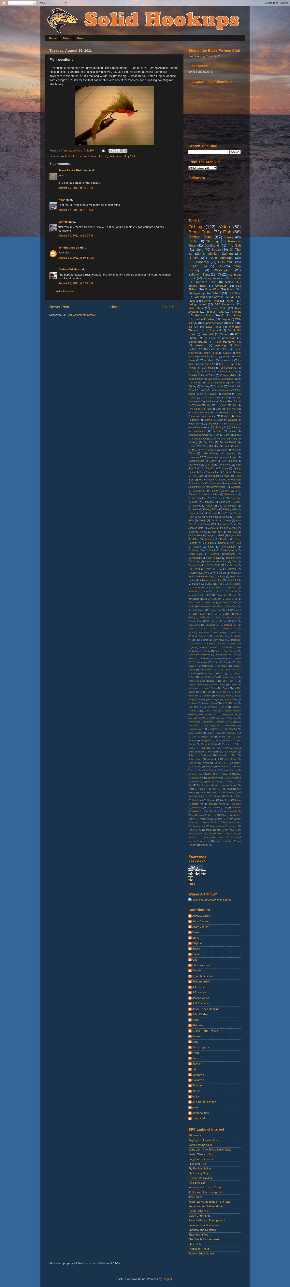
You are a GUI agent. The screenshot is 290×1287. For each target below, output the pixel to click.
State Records (213, 557)
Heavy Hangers (229, 677)
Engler (191, 647)
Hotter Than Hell (229, 681)
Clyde (209, 505)
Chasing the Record (217, 621)
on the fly (236, 427)
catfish (191, 830)
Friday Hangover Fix (227, 341)
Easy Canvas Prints (200, 1159)
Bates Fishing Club (200, 1144)
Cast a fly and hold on (200, 371)
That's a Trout (195, 789)
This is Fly (194, 1244)
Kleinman (198, 1025)
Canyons (217, 296)
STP (226, 763)
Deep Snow (203, 632)
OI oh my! (210, 464)
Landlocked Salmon (218, 253)
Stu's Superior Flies (210, 472)
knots (201, 833)
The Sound (197, 800)
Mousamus (227, 379)
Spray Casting (234, 778)
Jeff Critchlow (200, 1003)
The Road (194, 569)
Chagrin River (195, 621)
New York (219, 308)
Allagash (236, 487)
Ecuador (222, 643)
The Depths (231, 565)
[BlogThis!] (114, 151)
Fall (239, 647)
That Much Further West (203, 1239)
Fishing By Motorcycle (199, 654)
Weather (232, 420)
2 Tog (219, 584)
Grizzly (202, 520)
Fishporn (192, 658)
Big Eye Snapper (212, 599)
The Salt (234, 245)
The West (234, 293)
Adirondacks (199, 587)
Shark (211, 546)
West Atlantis (230, 811)
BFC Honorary (224, 304)
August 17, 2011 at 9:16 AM (75, 209)
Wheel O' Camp (196, 815)
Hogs (228, 520)
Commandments (229, 625)
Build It (237, 610)
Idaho (232, 323)
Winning (200, 296)
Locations (193, 457)
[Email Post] (103, 150)
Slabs (238, 774)
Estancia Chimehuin (208, 647)
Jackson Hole (195, 528)
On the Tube (224, 737)
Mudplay (220, 722)
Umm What (212, 289)
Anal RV (207, 591)
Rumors (205, 763)
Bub (227, 610)
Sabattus (236, 763)
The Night (213, 476)
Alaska (212, 394)
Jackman (206, 695)
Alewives (231, 587)
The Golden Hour (208, 792)
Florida (236, 311)
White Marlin (207, 360)
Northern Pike (205, 281)
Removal (207, 755)
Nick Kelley (194, 464)
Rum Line (192, 763)
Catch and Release (230, 502)
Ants (218, 591)
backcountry (226, 360)
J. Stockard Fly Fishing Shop (206, 1192)
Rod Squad (207, 543)
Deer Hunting (219, 632)
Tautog (218, 781)
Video (224, 226)
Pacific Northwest (215, 382)
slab (217, 841)
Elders (234, 643)
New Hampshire (211, 725)
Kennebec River (201, 412)
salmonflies (194, 487)
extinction (235, 479)
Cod (220, 505)
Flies (100, 156)
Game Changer (232, 446)
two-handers (199, 431)
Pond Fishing (208, 416)
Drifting (233, 438)
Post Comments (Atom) (81, 314)
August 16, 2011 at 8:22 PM (75, 187)
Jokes (224, 449)
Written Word (209, 822)
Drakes (195, 643)
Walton (195, 811)
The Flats (212, 789)
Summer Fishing (209, 356)
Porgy (218, 748)
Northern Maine (214, 733)
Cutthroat (226, 628)
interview (229, 830)
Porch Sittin (205, 748)
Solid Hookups (221, 258)
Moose (203, 531)
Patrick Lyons (200, 1047)
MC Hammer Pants (226, 412)
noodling (192, 837)
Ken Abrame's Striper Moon (205, 1206)
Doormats (236, 640)
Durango (208, 643)
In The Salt (205, 692)
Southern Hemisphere (222, 554)
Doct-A (196, 970)
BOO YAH (225, 262)
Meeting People (229, 714)
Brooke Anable (197, 498)
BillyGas (197, 943)
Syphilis (207, 781)
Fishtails (205, 658)
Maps (206, 710)
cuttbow (221, 576)
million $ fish (234, 580)
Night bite (231, 531)
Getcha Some (204, 315)
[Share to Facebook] (122, 151)
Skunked (219, 386)
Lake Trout (213, 326)
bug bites (213, 423)
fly (200, 830)
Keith (61, 199)
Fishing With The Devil (226, 654)
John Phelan (200, 1014)
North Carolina (195, 733)
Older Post (171, 307)
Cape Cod (229, 337)
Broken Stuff (215, 610)
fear (232, 576)
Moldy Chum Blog (199, 1215)
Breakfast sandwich (198, 435)
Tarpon (225, 319)
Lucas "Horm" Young (205, 1030)
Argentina (198, 490)
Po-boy (225, 744)
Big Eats (209, 337)
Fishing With (230, 509)
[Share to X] (118, 151)
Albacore (216, 587)
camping (233, 826)
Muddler (208, 722)
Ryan (195, 1052)
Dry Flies (208, 442)
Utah (225, 807)
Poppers (209, 539)
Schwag (205, 386)
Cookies (192, 628)
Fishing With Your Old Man (203, 446)
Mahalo (212, 528)
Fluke (238, 658)
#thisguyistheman (216, 487)
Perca (229, 740)
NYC (230, 722)
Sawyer (197, 1063)
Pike (195, 539)
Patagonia (205, 740)
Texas (229, 781)
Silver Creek (213, 774)
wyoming (220, 345)
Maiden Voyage (228, 528)
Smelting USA (196, 550)
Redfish (225, 416)
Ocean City (207, 737)
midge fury (215, 483)
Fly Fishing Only (198, 1173)
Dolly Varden (218, 438)
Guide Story (206, 673)
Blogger (167, 1279)
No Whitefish (231, 729)
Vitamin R (236, 807)
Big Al (195, 937)
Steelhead (212, 245)
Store (79, 38)
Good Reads (221, 666)
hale (219, 830)
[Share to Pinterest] (125, 151)
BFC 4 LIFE (222, 364)
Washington (222, 270)
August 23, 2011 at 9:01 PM (75, 283)
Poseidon (200, 345)
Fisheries (193, 509)
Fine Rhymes (230, 651)
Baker (196, 932)
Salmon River (210, 300)
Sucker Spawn (233, 472)
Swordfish (207, 334)
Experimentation (86, 156)
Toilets (211, 804)
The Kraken (227, 792)
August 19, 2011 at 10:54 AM (76, 257)
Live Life (212, 379)
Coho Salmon (195, 379)
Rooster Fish (213, 759)
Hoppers (213, 681)
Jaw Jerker (195, 1196)
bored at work (199, 826)
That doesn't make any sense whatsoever (217, 785)
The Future (226, 789)
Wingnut (197, 1085)
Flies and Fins (197, 1163)
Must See (217, 531)
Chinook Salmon (227, 371)
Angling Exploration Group (204, 1140)
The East (198, 476)
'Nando (196, 1091)
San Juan (196, 766)
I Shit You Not (233, 409)
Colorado (221, 285)
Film (217, 651)
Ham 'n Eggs (222, 673)
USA (219, 569)
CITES (214, 614)
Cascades (208, 502)
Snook (212, 550)
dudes (222, 479)
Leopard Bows (230, 699)
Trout (208, 569)
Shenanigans (228, 546)
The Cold (215, 565)
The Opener (215, 796)
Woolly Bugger (233, 819)
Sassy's (209, 766)
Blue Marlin (208, 367)
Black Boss (231, 599)
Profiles (224, 539)
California (204, 617)
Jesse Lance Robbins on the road (209, 1201)
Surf (234, 561)
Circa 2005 (194, 625)
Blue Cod (210, 602)
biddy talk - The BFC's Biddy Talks (209, 1149)
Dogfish (204, 640)
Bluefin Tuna (197, 266)
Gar (231, 513)
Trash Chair (235, 804)
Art (201, 595)
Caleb (196, 954)
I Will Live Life (197, 1182)
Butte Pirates (199, 614)
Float (234, 405)
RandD (209, 468)
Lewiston (192, 703)
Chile (234, 621)
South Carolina (228, 550)
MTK (224, 707)
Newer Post (59, 307)
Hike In (196, 449)
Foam (215, 662)
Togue (238, 800)
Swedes (196, 781)
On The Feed (195, 535)
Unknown (198, 1074)
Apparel (226, 394)
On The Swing (231, 315)
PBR (221, 535)
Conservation (199, 438)
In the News (222, 524)
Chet (195, 959)
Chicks (237, 435)
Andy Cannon (200, 921)
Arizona (192, 595)
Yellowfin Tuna (199, 274)
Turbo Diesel (212, 807)
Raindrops (193, 755)
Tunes (220, 420)
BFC (209, 595)
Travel (202, 390)
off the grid (220, 427)
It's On (193, 326)
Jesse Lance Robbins (73, 170)
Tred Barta (197, 807)
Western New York (198, 572)
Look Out (193, 707)
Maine (229, 281)
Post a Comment (64, 291)
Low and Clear (210, 707)
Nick (195, 1041)
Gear (218, 409)
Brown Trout (200, 237)
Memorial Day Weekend (199, 718)
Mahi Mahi (195, 308)
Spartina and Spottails (202, 1229)
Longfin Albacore (229, 703)
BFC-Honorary (198, 262)
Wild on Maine (206, 479)
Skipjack (227, 774)
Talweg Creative (197, 565)
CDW (216, 435)
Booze (216, 249)
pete (195, 1107)
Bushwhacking (228, 367)
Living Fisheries (198, 1210)
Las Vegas (214, 699)
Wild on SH (219, 572)
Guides (227, 352)
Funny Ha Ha (210, 352)
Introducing (210, 449)
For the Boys (216, 513)
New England (229, 461)
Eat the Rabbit (227, 442)
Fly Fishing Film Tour (199, 409)
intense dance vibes (211, 580)
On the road (225, 464)
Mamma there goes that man (220, 457)
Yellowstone (226, 822)
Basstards (230, 494)
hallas (196, 1096)
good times (205, 364)
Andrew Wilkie (68, 269)
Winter (230, 300)
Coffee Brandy (197, 341)
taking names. (213, 278)
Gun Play (216, 520)
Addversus (195, 1135)
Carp (226, 435)
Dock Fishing (199, 636)
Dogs (208, 405)
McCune (217, 710)
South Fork (195, 554)
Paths (218, 740)
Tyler (195, 1069)
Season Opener (229, 770)
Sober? (216, 293)
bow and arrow (217, 826)
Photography (196, 293)
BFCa (192, 241)
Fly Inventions (113, 156)
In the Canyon (223, 692)
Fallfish (195, 651)
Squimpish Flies (198, 1234)
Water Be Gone (211, 811)
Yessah (224, 334)
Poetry (191, 416)
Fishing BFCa (210, 509)
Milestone (220, 718)
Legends (230, 453)
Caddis (226, 614)
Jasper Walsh (200, 997)
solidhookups (67, 247)
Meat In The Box (208, 714)
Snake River (198, 778)
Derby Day (235, 632)
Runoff (216, 763)
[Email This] (110, 151)
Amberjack (193, 591)
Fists (216, 658)
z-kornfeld (198, 1118)
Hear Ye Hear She (209, 677)
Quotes (193, 258)
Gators (205, 666)
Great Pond (206, 669)
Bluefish (224, 602)
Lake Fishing (210, 453)
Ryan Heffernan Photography (206, 1220)
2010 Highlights (233, 584)
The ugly (211, 800)
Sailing (222, 543)
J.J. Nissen (199, 992)
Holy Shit (129, 156)
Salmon (208, 420)
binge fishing (195, 423)
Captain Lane (208, 401)
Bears (225, 397)
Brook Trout (66, 156)
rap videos (231, 483)
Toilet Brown (197, 804)
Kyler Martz (231, 695)
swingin (196, 583)
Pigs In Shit (234, 535)
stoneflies (227, 841)
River (234, 755)
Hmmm (236, 278)
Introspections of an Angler (205, 1187)
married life (198, 483)
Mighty (192, 531)
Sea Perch (223, 766)
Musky (213, 461)
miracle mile (215, 833)
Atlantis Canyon (220, 490)
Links (199, 249)
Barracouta (193, 599)
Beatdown (209, 349)
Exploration (227, 647)
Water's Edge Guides (201, 1253)
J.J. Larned (199, 987)
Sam (195, 1058)
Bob (235, 602)
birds (238, 822)
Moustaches (194, 722)
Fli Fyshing (221, 405)
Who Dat (212, 815)
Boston (232, 431)
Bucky (196, 948)
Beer (224, 349)
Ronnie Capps (195, 759)
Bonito (191, 606)
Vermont (231, 569)
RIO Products (230, 752)
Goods (225, 516)
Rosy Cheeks (230, 759)
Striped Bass (197, 285)
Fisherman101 (201, 981)
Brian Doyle (231, 606)
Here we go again (196, 681)
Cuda (204, 628)
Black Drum (194, 602)
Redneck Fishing (205, 319)
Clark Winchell (201, 965)
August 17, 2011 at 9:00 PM (75, 235)
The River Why (233, 796)
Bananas (217, 431)
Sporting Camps (215, 778)
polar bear (205, 841)
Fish (227, 231)
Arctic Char (231, 591)
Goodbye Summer (208, 516)
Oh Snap (212, 241)
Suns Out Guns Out (216, 561)
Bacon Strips (210, 494)
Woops (195, 822)
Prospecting (214, 752)
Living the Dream (209, 703)
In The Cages (222, 688)
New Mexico (231, 725)
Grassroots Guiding (200, 1178)
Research (221, 755)
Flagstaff (227, 658)
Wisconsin (204, 819)
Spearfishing (195, 557)
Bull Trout (218, 498)
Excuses (232, 505)
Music (230, 289)
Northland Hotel (233, 733)
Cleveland (210, 625)
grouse (209, 830)
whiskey (204, 845)
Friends (227, 662)
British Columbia (196, 610)
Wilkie (223, 815)
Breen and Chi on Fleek (210, 606)
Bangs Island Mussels (226, 595)
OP (194, 737)
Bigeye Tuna (215, 311)
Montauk (233, 718)
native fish (231, 833)
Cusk (214, 628)
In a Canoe (203, 524)
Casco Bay (231, 617)
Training (221, 804)
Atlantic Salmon (209, 397)
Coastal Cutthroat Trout (201, 375)
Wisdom (218, 819)
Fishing (195, 226)
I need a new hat (197, 684)
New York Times (213, 729)
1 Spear (208, 584)
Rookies (223, 468)
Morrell (63, 221)
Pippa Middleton (209, 744)
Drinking (192, 442)
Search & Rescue (207, 770)
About (66, 38)
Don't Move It (219, 640)
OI (219, 274)
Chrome (197, 505)
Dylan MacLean (202, 976)
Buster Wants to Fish (201, 1154)
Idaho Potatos (218, 684)
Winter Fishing (205, 576)
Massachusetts (196, 461)
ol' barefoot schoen (204, 1101)
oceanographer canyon (213, 837)
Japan (219, 695)
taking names (197, 304)
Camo (217, 617)
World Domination (222, 390)
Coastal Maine (228, 375)
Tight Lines (225, 800)
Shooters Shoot (195, 774)
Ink (235, 524)
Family (207, 651)
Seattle (197, 546)
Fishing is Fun (196, 513)
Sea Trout (235, 543)
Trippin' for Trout (198, 1248)
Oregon (211, 535)
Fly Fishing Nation (199, 1168)
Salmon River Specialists (203, 1225)
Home (53, 38)
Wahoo (226, 356)
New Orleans (194, 729)
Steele (228, 237)
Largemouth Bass (196, 699)
